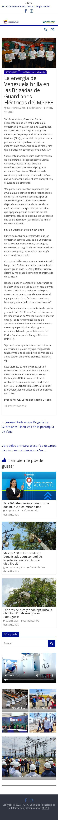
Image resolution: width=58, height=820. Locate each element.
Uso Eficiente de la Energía (33, 72)
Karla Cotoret (35, 107)
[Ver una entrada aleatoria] (52, 29)
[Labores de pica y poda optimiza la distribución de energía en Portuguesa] (29, 580)
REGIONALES (11, 72)
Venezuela (9, 111)
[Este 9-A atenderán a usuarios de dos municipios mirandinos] (29, 473)
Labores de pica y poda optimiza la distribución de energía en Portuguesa (27, 613)
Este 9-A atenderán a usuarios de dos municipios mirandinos (26, 505)
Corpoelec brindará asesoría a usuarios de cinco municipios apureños (29, 448)
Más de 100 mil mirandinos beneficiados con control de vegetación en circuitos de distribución (22, 558)
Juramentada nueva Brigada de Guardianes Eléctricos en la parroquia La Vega (28, 426)
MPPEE (49, 107)
